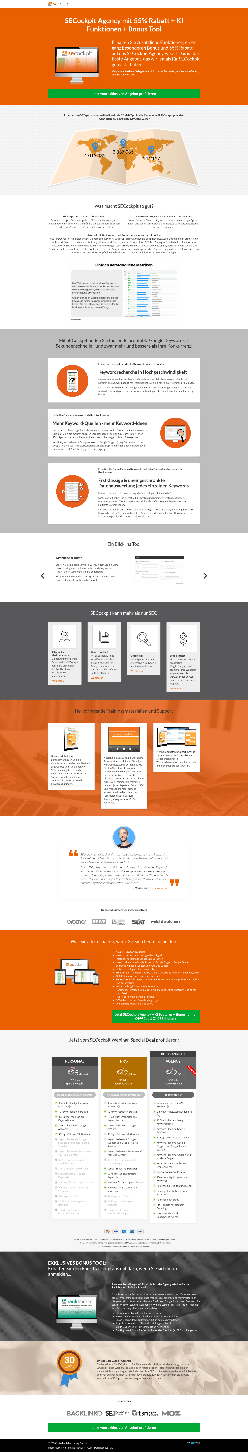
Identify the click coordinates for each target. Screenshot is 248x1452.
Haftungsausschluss (74, 1447)
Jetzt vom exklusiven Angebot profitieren (124, 94)
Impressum (54, 1447)
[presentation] (42, 576)
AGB (89, 1447)
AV (111, 1447)
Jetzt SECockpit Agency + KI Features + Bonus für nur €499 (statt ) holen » (156, 1016)
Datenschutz (101, 1447)
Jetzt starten (174, 1094)
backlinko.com (159, 888)
